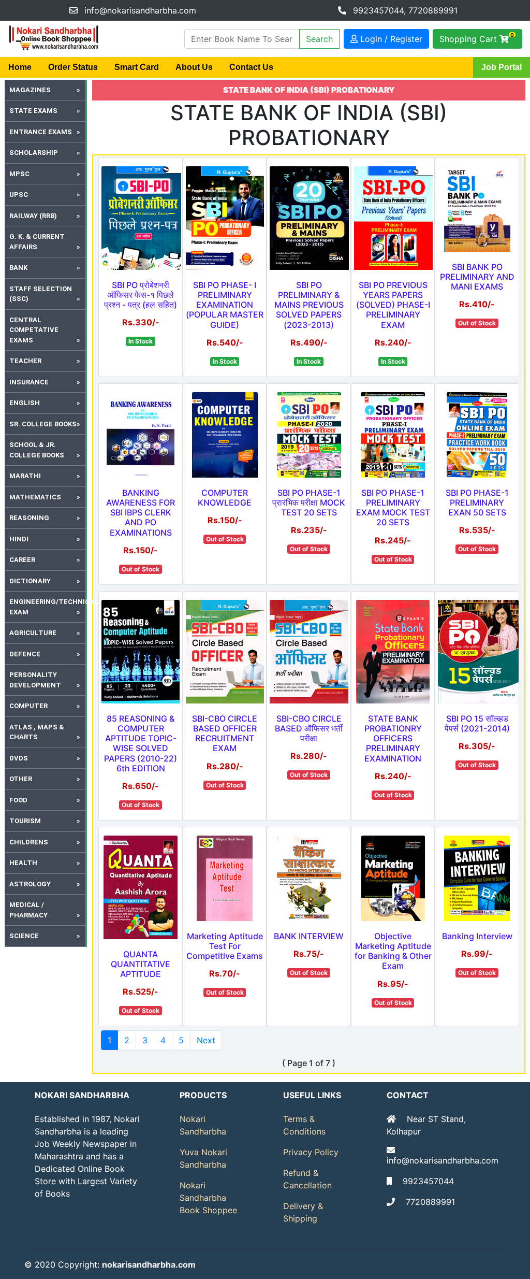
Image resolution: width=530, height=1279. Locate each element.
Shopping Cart (476, 38)
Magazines (30, 90)
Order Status (73, 67)
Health (23, 863)
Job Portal (501, 67)
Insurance (29, 382)
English (24, 403)
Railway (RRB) (33, 216)
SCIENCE (24, 936)
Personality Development (35, 680)
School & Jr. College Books (36, 450)
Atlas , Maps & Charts (36, 732)
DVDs (18, 758)
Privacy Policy (310, 1152)
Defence (24, 654)
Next (206, 1040)
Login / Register (390, 39)
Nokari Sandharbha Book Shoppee (208, 1197)
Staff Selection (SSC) (40, 294)
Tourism (25, 821)
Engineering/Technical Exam (48, 607)
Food (18, 800)
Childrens (28, 842)
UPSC (18, 194)
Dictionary (30, 581)
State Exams (33, 110)
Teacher (25, 361)
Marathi (25, 476)
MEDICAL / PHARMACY (28, 910)
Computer (28, 706)
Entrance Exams (40, 132)
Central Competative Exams (33, 330)
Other (20, 779)
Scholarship (33, 152)
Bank (18, 267)
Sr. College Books (43, 424)
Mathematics (35, 497)
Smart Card (136, 67)
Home (20, 67)
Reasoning (29, 518)
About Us (194, 67)
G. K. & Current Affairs (37, 242)
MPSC (19, 174)
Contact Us (251, 67)
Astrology (30, 884)
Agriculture (32, 633)
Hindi (18, 539)
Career (22, 560)
